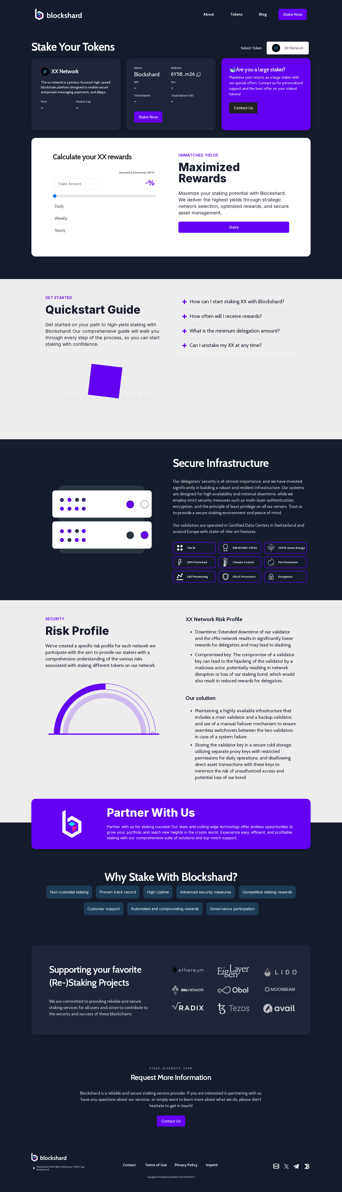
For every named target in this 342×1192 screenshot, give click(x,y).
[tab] (237, 302)
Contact (129, 1165)
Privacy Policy (186, 1165)
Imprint (212, 1165)
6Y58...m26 (183, 74)
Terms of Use (156, 1165)
